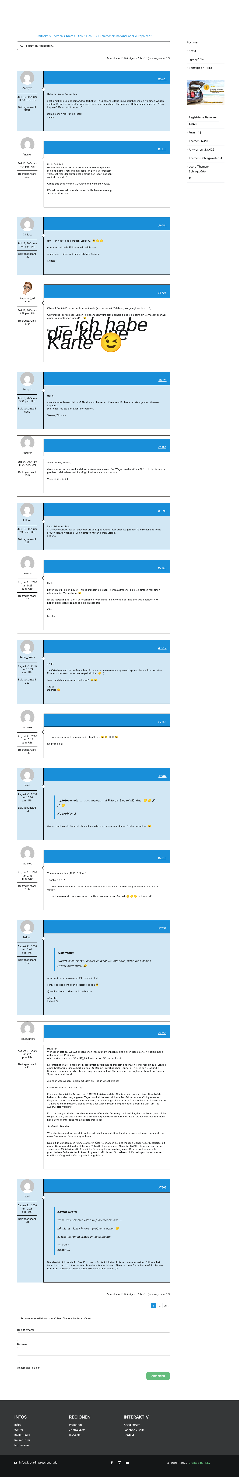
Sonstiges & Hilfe (200, 67)
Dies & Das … (86, 36)
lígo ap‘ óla (196, 59)
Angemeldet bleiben (28, 1367)
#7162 (162, 568)
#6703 (162, 292)
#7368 (162, 1187)
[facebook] (112, 1463)
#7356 (162, 1033)
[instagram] (119, 1463)
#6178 (162, 149)
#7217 (162, 648)
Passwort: (23, 1344)
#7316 (162, 858)
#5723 (162, 79)
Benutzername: (26, 1329)
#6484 (162, 225)
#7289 (162, 776)
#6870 (162, 380)
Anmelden (158, 1376)
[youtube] (127, 1463)
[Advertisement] (205, 243)
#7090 (162, 511)
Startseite (42, 36)
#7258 (162, 721)
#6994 (162, 447)
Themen (57, 36)
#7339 (162, 928)
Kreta (69, 36)
